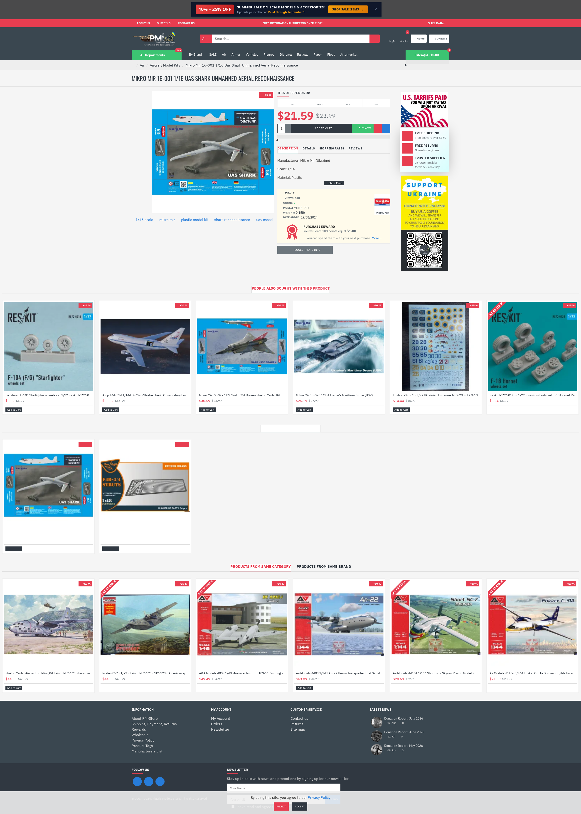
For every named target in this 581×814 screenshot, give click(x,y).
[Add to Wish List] (378, 128)
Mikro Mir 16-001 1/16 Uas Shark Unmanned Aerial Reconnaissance (242, 65)
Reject (281, 806)
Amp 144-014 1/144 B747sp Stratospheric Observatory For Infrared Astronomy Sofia (146, 395)
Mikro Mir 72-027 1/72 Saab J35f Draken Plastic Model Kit (239, 395)
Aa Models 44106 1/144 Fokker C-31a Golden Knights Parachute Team (533, 673)
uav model (264, 219)
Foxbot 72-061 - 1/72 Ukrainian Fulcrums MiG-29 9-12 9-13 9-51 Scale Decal (437, 395)
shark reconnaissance (232, 219)
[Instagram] (148, 781)
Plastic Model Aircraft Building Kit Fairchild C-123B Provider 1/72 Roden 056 (49, 673)
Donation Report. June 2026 (404, 732)
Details (309, 148)
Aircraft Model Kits (165, 65)
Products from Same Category (260, 566)
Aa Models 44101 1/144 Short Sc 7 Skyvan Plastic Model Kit (435, 673)
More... (377, 238)
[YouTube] (160, 781)
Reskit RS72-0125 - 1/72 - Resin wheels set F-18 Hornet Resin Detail (533, 395)
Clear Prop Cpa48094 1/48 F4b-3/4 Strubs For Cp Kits (140, 534)
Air (142, 65)
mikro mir (167, 219)
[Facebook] (137, 781)
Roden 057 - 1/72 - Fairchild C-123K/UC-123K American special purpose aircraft (146, 673)
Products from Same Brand (324, 566)
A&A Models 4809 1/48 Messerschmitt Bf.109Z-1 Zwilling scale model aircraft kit (243, 673)
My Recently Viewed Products (290, 427)
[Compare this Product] (386, 128)
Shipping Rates (331, 148)
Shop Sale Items (348, 9)
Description (288, 148)
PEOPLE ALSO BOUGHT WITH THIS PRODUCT (291, 288)
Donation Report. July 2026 (403, 718)
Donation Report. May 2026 (403, 745)
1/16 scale (144, 219)
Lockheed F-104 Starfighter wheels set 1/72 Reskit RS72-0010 (49, 395)
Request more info (306, 249)
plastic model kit (194, 219)
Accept (300, 806)
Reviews (355, 148)
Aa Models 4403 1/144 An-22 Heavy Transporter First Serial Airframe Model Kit (340, 673)
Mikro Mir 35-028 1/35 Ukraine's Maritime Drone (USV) (334, 395)
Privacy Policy (319, 797)
